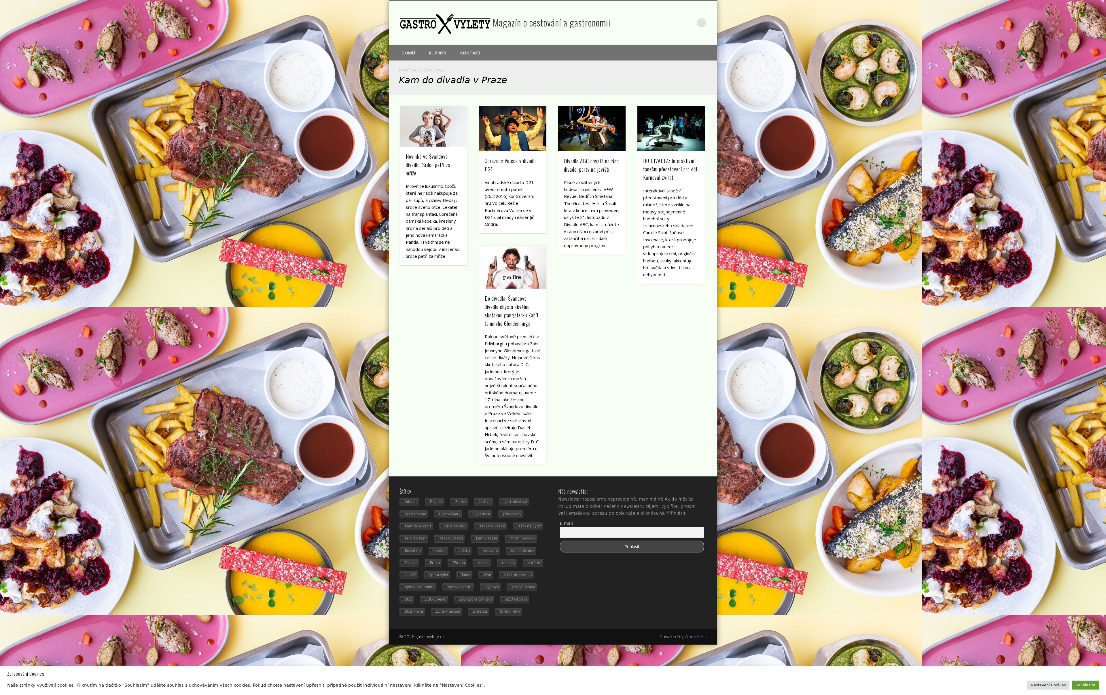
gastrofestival (515, 502)
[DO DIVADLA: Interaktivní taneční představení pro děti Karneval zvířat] (671, 128)
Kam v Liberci (451, 538)
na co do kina (522, 551)
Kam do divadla (418, 526)
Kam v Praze (486, 538)
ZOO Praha (414, 611)
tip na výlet (438, 575)
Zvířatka (480, 611)
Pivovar (411, 563)
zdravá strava (523, 587)
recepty (508, 563)
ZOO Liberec (435, 599)
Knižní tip (413, 551)
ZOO (408, 599)
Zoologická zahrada (476, 599)
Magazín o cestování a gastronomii (552, 22)
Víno (487, 575)
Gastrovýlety (450, 514)
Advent (411, 502)
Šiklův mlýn (510, 611)
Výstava (492, 587)
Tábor (466, 575)
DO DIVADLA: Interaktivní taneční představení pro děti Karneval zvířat (671, 169)
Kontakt (470, 53)
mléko (464, 551)
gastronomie (415, 514)
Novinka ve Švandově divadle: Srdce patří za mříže (428, 165)
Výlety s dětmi (460, 587)
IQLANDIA (482, 514)
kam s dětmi (415, 538)
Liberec (440, 551)
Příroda (459, 563)
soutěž (410, 575)
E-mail (566, 523)
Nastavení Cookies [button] (1048, 685)
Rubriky (437, 53)
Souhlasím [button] (1085, 685)
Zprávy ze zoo (448, 611)
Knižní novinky (522, 538)
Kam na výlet (529, 526)
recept (483, 563)
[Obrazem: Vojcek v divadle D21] (513, 128)
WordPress (696, 636)
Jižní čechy (512, 514)
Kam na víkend (492, 526)
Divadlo (436, 502)
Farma (461, 502)
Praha (435, 563)
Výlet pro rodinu (518, 575)
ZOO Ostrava (516, 599)
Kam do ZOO (455, 526)
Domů (408, 53)
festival (485, 502)
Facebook (677, 22)
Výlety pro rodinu (420, 587)
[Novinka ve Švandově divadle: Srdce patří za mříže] (433, 126)
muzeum (490, 551)
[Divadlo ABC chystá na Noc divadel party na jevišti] (592, 128)
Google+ (689, 22)
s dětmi (534, 563)
